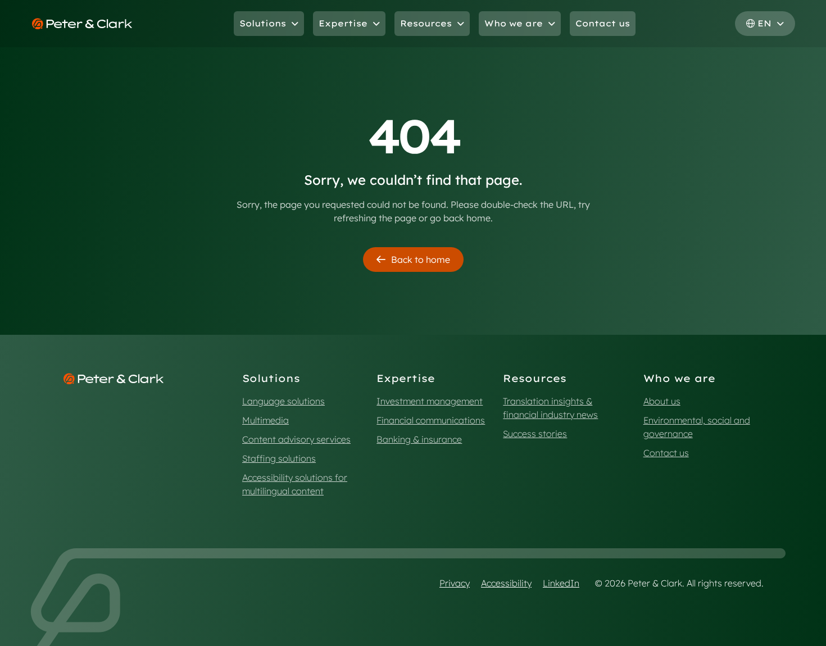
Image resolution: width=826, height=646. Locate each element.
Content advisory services (296, 439)
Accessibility (506, 583)
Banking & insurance (419, 439)
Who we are (513, 23)
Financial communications (430, 420)
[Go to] (113, 379)
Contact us (602, 23)
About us (661, 401)
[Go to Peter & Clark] (82, 24)
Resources (426, 23)
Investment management (429, 401)
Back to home (420, 259)
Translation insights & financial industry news (550, 407)
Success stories (535, 433)
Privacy (454, 583)
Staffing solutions (279, 458)
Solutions (262, 23)
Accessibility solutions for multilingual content (294, 484)
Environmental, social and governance (696, 427)
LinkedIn (561, 583)
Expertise (343, 23)
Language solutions (283, 401)
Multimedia (265, 420)
